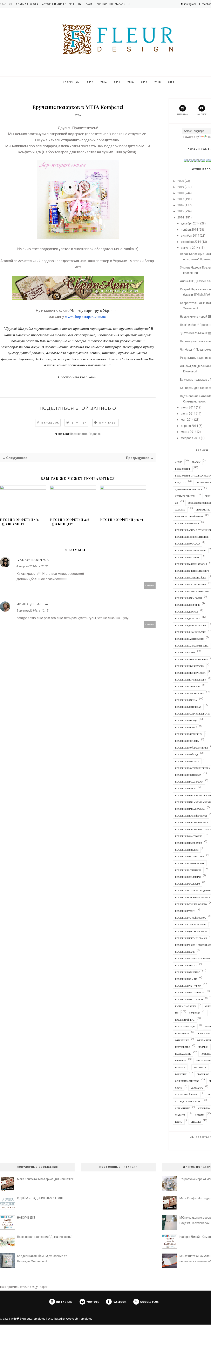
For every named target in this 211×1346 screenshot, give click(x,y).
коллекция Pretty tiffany (190, 992)
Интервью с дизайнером (189, 516)
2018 (157, 82)
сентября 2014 (191, 241)
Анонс (178, 462)
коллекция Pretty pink (188, 986)
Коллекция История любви (190, 679)
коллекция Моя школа (188, 775)
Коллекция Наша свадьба (190, 809)
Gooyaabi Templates (79, 1318)
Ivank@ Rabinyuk (32, 560)
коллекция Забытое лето (189, 639)
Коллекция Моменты (187, 761)
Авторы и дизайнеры (58, 4)
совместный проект (186, 1094)
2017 (144, 82)
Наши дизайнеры (185, 1020)
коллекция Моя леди (187, 523)
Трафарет (180, 1115)
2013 (90, 82)
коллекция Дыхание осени (190, 632)
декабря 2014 (190, 223)
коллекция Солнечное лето (191, 904)
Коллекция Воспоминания (190, 584)
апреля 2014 (189, 425)
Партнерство (79, 433)
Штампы (196, 1122)
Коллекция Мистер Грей (188, 734)
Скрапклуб (197, 1088)
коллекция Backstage (187, 972)
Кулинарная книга (185, 1006)
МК (176, 1013)
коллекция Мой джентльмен (191, 747)
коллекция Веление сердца (190, 550)
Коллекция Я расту (186, 965)
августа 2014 (190, 247)
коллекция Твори (185, 911)
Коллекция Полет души (188, 843)
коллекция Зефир (185, 652)
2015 (117, 82)
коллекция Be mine (186, 979)
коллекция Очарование (188, 836)
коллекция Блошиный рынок (192, 537)
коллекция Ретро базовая (189, 863)
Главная (6, 4)
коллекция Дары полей (188, 598)
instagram (183, 114)
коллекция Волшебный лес (190, 577)
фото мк (199, 1115)
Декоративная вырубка (188, 489)
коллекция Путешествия (189, 856)
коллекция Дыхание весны (190, 625)
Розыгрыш (181, 1074)
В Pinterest (108, 422)
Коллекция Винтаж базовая (191, 564)
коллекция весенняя (187, 557)
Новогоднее (182, 1033)
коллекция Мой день (187, 741)
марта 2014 (188, 431)
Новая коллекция (185, 1026)
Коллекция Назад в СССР (189, 781)
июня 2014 (188, 413)
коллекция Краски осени (189, 693)
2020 (180, 181)
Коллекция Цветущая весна (191, 931)
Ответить (150, 585)
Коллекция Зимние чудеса (190, 673)
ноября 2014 (189, 229)
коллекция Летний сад (188, 707)
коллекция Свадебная (188, 877)
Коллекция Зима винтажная (191, 659)
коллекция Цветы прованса (191, 938)
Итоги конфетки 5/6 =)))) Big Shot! (19, 522)
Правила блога (27, 4)
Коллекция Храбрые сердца (190, 924)
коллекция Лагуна (186, 700)
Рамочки (180, 1067)
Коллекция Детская (186, 611)
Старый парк (182, 1108)
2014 (103, 82)
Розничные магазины (113, 4)
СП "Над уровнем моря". (188, 1101)
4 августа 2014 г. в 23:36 (32, 566)
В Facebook (50, 422)
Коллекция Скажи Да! (187, 883)
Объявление (182, 1040)
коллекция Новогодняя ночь (192, 822)
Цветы (178, 1122)
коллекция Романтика (188, 870)
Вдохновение (182, 469)
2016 (130, 82)
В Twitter (79, 422)
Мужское (194, 1013)
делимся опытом (185, 496)
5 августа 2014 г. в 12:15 (32, 610)
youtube (201, 114)
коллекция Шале (185, 952)
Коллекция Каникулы (187, 686)
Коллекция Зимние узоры (189, 666)
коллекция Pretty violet (189, 999)
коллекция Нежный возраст (191, 815)
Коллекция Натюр (185, 788)
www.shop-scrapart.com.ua (85, 316)
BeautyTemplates (34, 1318)
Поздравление (183, 1054)
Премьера (180, 1060)
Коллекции (71, 82)
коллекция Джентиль (187, 618)
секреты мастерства (187, 1081)
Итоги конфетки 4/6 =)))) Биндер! (69, 522)
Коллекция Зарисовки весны (192, 645)
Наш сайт (85, 4)
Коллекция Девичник (187, 605)
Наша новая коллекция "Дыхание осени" (45, 1236)
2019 (171, 82)
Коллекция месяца (186, 720)
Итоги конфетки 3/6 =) (121, 520)
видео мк (180, 482)
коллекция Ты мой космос (190, 918)
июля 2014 (188, 407)
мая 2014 (187, 419)
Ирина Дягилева (32, 604)
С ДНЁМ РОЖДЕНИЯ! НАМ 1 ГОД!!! (40, 1198)
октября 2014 (190, 235)
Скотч (178, 1088)
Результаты (200, 1067)
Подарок (95, 433)
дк (176, 503)
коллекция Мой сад (186, 754)
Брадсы (196, 462)
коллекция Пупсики (186, 849)
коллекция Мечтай (186, 727)
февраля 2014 (190, 438)
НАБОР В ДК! (26, 1217)
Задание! (180, 509)
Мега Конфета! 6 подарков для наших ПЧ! (45, 1179)
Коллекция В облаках (187, 543)
